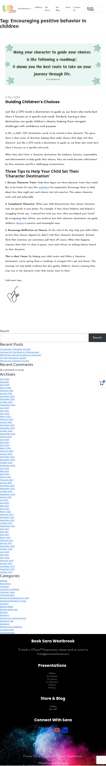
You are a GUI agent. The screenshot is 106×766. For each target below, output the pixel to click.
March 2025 (5, 416)
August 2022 (6, 497)
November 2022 (7, 488)
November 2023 (7, 459)
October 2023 (6, 462)
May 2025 (4, 410)
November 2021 (7, 520)
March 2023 (5, 477)
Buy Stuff (53, 709)
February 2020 (6, 560)
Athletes (38, 7)
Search (4, 331)
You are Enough (7, 632)
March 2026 (5, 387)
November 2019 (7, 569)
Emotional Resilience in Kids (13, 601)
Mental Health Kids (9, 609)
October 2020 (6, 549)
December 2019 (7, 566)
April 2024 (4, 445)
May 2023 (4, 471)
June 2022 (4, 503)
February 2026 (6, 390)
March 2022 (5, 511)
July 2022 (4, 500)
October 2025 (6, 402)
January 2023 (6, 482)
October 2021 (6, 523)
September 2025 (7, 405)
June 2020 (4, 552)
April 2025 (4, 413)
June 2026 (4, 379)
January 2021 (6, 543)
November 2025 (7, 399)
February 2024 (6, 451)
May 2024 (4, 442)
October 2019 (6, 572)
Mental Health (6, 606)
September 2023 (7, 465)
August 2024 (6, 436)
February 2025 (6, 419)
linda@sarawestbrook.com (53, 654)
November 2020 (7, 546)
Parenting (4, 615)
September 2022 (7, 494)
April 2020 (4, 557)
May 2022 (4, 505)
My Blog (58, 8)
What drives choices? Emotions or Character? (20, 355)
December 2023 (7, 457)
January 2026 (6, 393)
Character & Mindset (9, 589)
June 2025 (4, 408)
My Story (47, 8)
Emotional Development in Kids (14, 598)
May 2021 (4, 531)
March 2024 (5, 448)
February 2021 (6, 540)
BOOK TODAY (90, 9)
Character (4, 586)
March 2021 (5, 537)
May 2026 (4, 382)
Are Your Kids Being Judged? (13, 358)
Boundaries (5, 583)
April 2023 (4, 474)
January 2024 (6, 454)
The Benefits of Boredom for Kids (15, 349)
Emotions (4, 603)
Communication (7, 595)
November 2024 (7, 428)
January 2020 (6, 563)
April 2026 (4, 384)
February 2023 (6, 480)
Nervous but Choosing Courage (14, 360)
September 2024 (7, 433)
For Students (52, 676)
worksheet (44, 187)
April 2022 (4, 508)
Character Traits (7, 592)
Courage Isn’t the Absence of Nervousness (19, 352)
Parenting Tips (7, 621)
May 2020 (4, 554)
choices (20, 223)
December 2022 (7, 485)
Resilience (4, 624)
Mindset (4, 612)
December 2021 (7, 517)
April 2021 (4, 534)
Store (68, 7)
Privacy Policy (31, 756)
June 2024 (4, 439)
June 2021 (4, 529)
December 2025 (7, 396)
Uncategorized (7, 629)
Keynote (52, 685)
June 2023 (4, 468)
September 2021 (7, 526)
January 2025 (6, 422)
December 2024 (7, 425)
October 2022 (6, 491)
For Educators (52, 682)
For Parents (52, 679)
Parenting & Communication (13, 618)
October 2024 (6, 431)
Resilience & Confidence (11, 627)
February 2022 (6, 514)
